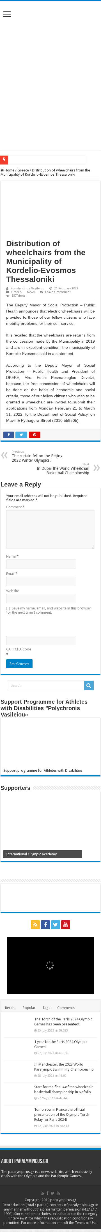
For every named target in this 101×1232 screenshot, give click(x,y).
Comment (15, 507)
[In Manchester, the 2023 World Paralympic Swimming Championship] (17, 1071)
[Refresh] (46, 625)
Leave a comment (58, 292)
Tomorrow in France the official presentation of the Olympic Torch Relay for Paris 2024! (61, 1114)
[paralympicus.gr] (50, 38)
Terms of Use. (86, 1223)
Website (12, 591)
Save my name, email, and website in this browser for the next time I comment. (48, 610)
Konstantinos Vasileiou (27, 288)
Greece (23, 170)
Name (12, 556)
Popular (29, 1008)
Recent (10, 1008)
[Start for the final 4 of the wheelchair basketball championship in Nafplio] (17, 1094)
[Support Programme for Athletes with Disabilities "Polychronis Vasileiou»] (50, 744)
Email (11, 574)
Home (9, 170)
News (31, 292)
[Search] (89, 685)
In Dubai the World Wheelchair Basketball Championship (63, 469)
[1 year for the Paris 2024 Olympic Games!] (17, 1048)
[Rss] (35, 924)
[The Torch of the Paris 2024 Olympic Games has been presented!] (17, 1026)
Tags (46, 1008)
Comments (66, 1008)
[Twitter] (55, 924)
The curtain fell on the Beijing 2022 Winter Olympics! (37, 456)
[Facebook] (45, 924)
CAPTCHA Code (18, 649)
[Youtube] (65, 924)
